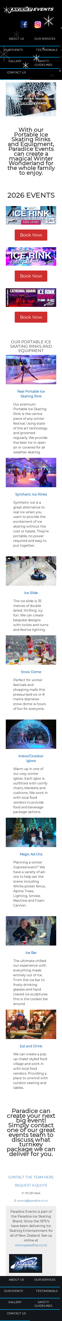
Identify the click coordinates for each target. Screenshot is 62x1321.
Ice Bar (31, 953)
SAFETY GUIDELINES (43, 62)
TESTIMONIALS (47, 49)
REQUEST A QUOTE (31, 1185)
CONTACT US (16, 72)
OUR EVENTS (13, 49)
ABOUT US (16, 38)
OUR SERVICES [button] (44, 38)
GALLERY (14, 61)
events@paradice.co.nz (32, 1200)
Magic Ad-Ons (31, 854)
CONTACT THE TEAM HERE (31, 1177)
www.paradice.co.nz (31, 1245)
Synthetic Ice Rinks (31, 494)
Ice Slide (31, 593)
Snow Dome (31, 672)
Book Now (31, 235)
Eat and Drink (31, 1046)
